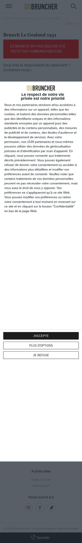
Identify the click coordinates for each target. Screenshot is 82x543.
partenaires (30, 104)
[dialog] (41, 272)
